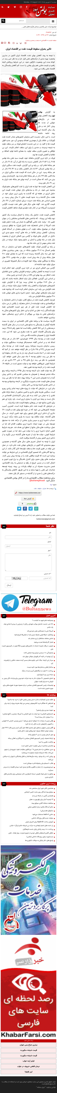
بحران (44, 488)
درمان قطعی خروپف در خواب (28, 1066)
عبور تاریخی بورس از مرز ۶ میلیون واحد (40, 734)
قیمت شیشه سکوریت (28, 1050)
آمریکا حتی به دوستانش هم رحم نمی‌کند (40, 631)
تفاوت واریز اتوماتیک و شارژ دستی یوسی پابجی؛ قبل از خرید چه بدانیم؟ (30, 699)
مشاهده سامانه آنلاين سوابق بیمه (42, 803)
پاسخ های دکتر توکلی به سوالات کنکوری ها (39, 840)
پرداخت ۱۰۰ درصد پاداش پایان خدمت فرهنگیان (38, 829)
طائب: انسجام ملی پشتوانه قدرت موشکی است (38, 763)
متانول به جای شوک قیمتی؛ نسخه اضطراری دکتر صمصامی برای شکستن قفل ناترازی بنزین (28, 775)
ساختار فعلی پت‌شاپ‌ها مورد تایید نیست (40, 667)
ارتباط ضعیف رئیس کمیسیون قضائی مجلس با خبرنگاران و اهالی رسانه (30, 738)
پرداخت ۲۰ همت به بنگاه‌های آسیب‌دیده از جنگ (37, 671)
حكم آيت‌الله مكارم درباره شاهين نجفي (40, 807)
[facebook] (26, 7)
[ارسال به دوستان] (5, 43)
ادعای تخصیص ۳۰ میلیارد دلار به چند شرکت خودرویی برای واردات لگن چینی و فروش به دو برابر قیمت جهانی (27, 680)
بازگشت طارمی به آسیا (46, 742)
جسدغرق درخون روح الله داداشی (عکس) (40, 837)
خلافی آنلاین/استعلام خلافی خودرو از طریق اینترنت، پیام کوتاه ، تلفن (30, 833)
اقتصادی (43, 40)
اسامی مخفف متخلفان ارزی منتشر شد (40, 638)
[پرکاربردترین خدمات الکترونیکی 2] (28, 890)
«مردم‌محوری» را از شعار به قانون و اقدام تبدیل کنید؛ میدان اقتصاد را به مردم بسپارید (28, 768)
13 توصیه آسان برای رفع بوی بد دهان (41, 799)
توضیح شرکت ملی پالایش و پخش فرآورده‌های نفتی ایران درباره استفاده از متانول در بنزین (29, 28)
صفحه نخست (52, 40)
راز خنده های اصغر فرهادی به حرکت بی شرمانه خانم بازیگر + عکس (31, 825)
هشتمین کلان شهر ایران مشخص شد (41, 788)
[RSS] (2, 7)
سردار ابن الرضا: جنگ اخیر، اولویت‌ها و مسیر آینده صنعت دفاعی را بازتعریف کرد (28, 662)
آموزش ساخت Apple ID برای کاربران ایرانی (39, 822)
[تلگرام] (29, 603)
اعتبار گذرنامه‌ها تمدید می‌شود (43, 642)
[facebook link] (25, 509)
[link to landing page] (43, 11)
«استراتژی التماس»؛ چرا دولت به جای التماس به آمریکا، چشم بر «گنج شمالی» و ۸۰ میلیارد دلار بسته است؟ (27, 715)
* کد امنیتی (47, 574)
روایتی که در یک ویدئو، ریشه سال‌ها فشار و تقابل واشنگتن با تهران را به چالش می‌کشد (28, 758)
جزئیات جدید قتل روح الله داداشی (42, 818)
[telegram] (14, 7)
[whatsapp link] (36, 509)
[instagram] (20, 7)
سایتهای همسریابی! (46, 810)
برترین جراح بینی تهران (28, 1044)
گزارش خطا (27, 498)
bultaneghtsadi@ (37, 480)
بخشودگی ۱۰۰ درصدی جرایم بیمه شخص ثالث (38, 653)
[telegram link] (30, 509)
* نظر (49, 550)
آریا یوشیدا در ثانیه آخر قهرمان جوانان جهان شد (38, 656)
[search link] (3, 21)
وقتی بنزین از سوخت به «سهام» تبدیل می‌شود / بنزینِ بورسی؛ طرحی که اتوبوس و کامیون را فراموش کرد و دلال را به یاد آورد (27, 722)
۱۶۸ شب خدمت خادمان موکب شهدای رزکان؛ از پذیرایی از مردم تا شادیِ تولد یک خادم (28, 626)
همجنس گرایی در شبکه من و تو (42, 796)
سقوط (39, 488)
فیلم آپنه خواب (28, 1061)
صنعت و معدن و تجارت (32, 40)
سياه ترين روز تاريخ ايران (45, 674)
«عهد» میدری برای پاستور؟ (44, 710)
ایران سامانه (41, 1087)
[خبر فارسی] (28, 987)
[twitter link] (19, 509)
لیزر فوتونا (28, 1071)
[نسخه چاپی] (2, 43)
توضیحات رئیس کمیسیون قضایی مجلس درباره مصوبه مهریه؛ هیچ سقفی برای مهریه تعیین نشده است (28, 687)
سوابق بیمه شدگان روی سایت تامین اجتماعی (38, 792)
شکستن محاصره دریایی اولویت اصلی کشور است (37, 746)
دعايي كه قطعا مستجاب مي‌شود (42, 814)
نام (50, 533)
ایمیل (49, 541)
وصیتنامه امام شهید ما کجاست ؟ (42, 620)
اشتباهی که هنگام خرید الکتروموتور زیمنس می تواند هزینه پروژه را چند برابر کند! (28, 705)
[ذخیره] (9, 43)
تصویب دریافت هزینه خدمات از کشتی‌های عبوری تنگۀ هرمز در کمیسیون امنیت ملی (27, 647)
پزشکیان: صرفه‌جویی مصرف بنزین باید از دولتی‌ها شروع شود (33, 635)
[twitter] (8, 7)
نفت (35, 488)
